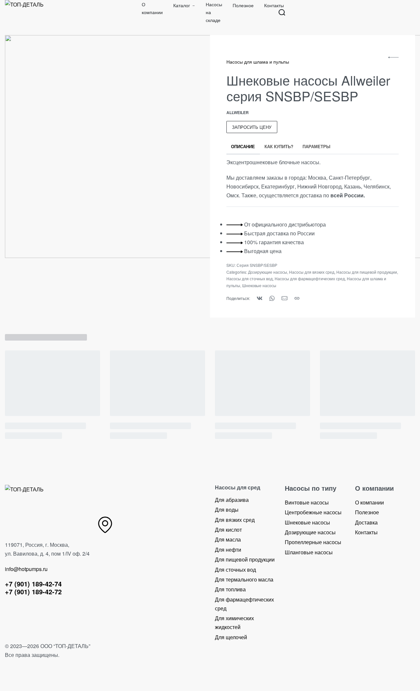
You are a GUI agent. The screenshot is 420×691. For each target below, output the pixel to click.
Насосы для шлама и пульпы (257, 61)
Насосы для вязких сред (311, 272)
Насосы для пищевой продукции (366, 272)
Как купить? (278, 146)
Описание (243, 146)
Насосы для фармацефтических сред (310, 278)
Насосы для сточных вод (249, 278)
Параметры (316, 146)
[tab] (243, 147)
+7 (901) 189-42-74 (33, 583)
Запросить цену (251, 127)
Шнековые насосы (259, 285)
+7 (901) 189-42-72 (33, 591)
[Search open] (281, 12)
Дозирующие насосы (267, 272)
